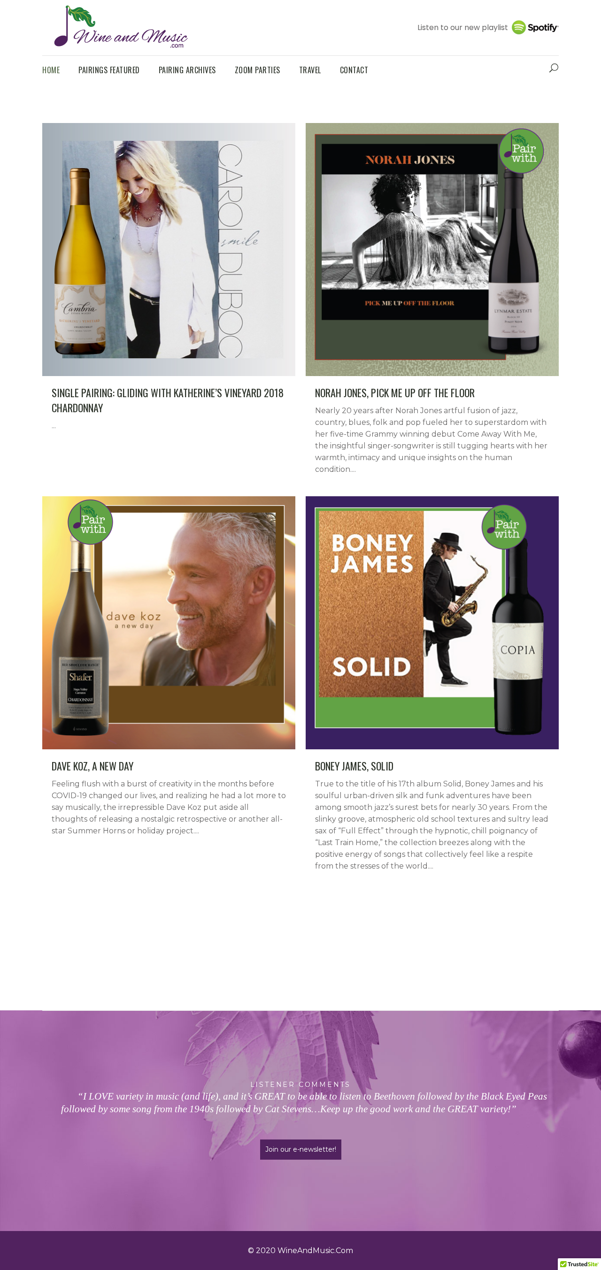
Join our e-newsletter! (300, 1149)
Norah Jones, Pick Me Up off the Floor (395, 392)
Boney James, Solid (354, 765)
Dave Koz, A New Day (92, 765)
